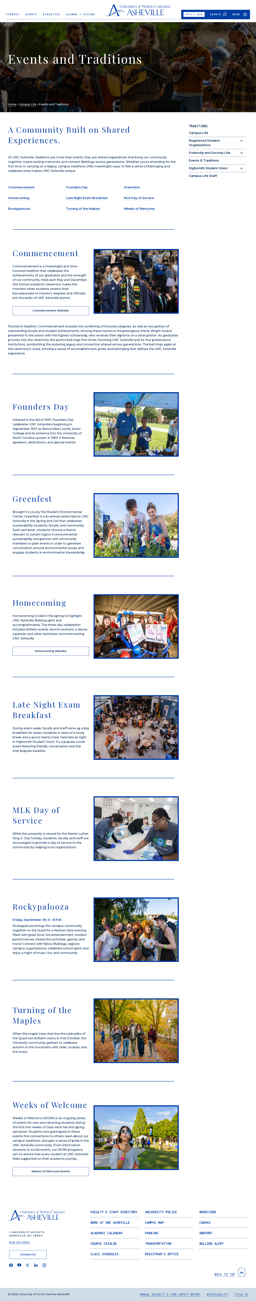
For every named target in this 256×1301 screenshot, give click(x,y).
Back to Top (224, 1274)
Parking (151, 1233)
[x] (28, 1265)
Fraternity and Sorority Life (209, 153)
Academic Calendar (106, 1233)
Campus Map (154, 1222)
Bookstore (207, 1212)
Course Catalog (104, 1243)
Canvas (205, 1222)
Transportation (158, 1243)
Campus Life (27, 104)
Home (12, 104)
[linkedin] (36, 1265)
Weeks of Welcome (139, 209)
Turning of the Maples (83, 209)
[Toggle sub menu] (242, 141)
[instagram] (44, 1265)
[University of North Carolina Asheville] (138, 11)
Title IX (241, 1294)
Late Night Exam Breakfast (87, 198)
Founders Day (77, 187)
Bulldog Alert (211, 1243)
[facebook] (11, 1265)
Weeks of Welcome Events (50, 1171)
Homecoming (18, 198)
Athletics (51, 14)
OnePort (206, 1233)
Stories (12, 14)
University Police (161, 1212)
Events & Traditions (204, 160)
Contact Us (28, 1254)
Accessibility (217, 1294)
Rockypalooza (19, 209)
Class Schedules (105, 1254)
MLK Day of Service (139, 198)
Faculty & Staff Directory (114, 1212)
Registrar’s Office (162, 1254)
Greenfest (132, 187)
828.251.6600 (19, 1242)
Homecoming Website (51, 651)
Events (31, 14)
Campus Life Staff (203, 176)
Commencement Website (50, 310)
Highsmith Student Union (208, 168)
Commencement (21, 187)
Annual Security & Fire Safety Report (170, 1294)
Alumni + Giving (80, 14)
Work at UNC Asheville (110, 1222)
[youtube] (19, 1265)
